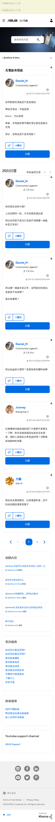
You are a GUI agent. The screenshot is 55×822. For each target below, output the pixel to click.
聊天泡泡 (9, 621)
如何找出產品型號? (15, 650)
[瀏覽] (4, 20)
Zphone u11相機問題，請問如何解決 (21, 593)
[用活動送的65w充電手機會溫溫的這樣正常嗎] (50, 172)
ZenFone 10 (12, 570)
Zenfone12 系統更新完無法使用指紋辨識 (23, 607)
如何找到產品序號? (15, 654)
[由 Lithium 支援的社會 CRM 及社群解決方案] (45, 815)
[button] (9, 145)
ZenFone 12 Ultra (14, 584)
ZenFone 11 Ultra (12, 58)
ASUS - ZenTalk (17, 20)
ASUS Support (12, 744)
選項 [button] (51, 58)
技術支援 (10, 682)
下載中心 (10, 678)
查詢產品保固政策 (14, 670)
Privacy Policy (33, 800)
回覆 (27, 154)
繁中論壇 (11, 793)
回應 (30, 190)
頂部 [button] (9, 815)
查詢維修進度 (12, 662)
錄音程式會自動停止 (14, 580)
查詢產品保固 (12, 666)
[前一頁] (11, 542)
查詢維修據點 (12, 658)
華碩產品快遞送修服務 (17, 713)
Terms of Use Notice (12, 800)
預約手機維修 (12, 709)
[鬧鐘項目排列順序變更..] (45, 172)
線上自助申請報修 (14, 717)
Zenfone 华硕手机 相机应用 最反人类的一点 (25, 566)
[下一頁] (44, 542)
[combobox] (27, 39)
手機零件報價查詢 (14, 674)
